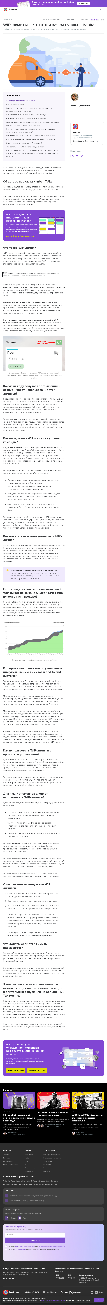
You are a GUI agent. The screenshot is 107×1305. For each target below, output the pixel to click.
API (26, 1164)
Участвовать (83, 3)
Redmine (22, 1184)
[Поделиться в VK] (72, 155)
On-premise (47, 1164)
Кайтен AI (46, 1171)
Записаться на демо (16, 1070)
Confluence (54, 1181)
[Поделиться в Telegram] (77, 155)
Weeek (18, 1181)
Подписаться (35, 1241)
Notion (48, 1181)
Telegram (13, 1218)
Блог (26, 1161)
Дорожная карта (30, 1168)
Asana (13, 1181)
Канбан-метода (10, 170)
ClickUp (28, 1181)
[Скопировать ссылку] (82, 155)
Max (24, 1218)
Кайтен (12, 9)
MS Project (41, 1181)
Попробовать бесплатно (83, 141)
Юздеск (47, 1184)
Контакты (6, 1158)
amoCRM (54, 1184)
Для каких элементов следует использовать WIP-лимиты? (31, 139)
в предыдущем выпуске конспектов (37, 724)
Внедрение (47, 1168)
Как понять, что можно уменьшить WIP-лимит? (26, 119)
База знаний (29, 1154)
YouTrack (29, 1184)
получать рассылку (20, 1249)
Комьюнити (29, 1171)
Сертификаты (8, 1161)
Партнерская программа (51, 1154)
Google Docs (14, 1184)
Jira (9, 1181)
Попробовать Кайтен (37, 1070)
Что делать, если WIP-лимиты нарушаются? (25, 147)
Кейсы (27, 1158)
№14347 (35, 1272)
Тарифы (6, 1154)
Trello (5, 1181)
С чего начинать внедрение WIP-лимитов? (24, 143)
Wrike (23, 1181)
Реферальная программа (52, 1158)
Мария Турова (12, 1132)
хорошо (99, 1300)
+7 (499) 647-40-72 (32, 1292)
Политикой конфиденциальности (53, 1300)
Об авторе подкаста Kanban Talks (20, 101)
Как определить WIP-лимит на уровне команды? (27, 115)
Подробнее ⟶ (8, 1278)
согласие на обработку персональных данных (52, 1246)
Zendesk (36, 1184)
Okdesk (41, 1184)
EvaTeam (34, 1181)
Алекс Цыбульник (80, 105)
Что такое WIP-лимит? (16, 104)
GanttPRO (6, 1184)
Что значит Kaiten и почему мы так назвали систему (27, 1201)
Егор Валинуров (59, 1125)
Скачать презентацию (10, 1164)
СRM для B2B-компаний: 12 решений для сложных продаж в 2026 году (33, 1196)
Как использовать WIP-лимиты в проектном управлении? (30, 136)
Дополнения (47, 1161)
